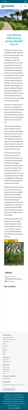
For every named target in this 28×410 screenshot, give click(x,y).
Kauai (4, 347)
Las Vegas (5, 345)
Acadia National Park (8, 337)
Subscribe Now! (9, 389)
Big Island (5, 349)
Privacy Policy (6, 371)
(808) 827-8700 (11, 276)
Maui (4, 352)
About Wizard (6, 367)
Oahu (4, 354)
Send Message (6, 378)
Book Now (11, 241)
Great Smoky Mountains (9, 339)
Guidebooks (6, 359)
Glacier (4, 343)
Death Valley (6, 341)
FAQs (4, 373)
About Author (6, 369)
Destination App (7, 361)
